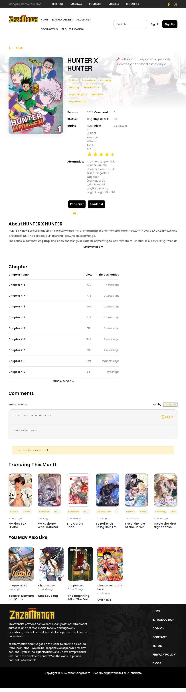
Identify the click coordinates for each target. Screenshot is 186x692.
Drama (130, 511)
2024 (90, 112)
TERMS (157, 646)
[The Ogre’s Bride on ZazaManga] (78, 490)
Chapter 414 (17, 328)
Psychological (78, 94)
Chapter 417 (17, 295)
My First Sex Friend (17, 525)
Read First (77, 204)
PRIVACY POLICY (164, 654)
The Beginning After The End (78, 597)
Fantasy (74, 87)
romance (95, 4)
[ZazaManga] (24, 18)
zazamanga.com (78, 673)
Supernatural (77, 101)
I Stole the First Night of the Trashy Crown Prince (165, 528)
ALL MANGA (83, 19)
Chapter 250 (76, 585)
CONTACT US (49, 29)
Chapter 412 (17, 350)
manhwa (76, 4)
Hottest (57, 4)
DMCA (156, 663)
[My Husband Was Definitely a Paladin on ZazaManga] (49, 490)
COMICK (158, 628)
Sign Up (170, 24)
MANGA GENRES (62, 19)
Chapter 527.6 (18, 585)
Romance (60, 511)
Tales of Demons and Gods (21, 597)
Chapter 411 (16, 361)
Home (156, 611)
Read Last (96, 204)
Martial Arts (91, 87)
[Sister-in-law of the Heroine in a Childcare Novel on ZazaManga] (136, 490)
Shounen (97, 94)
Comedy (105, 80)
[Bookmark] (74, 213)
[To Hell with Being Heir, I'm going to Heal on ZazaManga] (107, 490)
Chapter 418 (17, 285)
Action (73, 80)
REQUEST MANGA (72, 29)
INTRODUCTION (163, 620)
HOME (44, 19)
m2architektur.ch (93, 680)
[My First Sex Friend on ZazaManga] (20, 490)
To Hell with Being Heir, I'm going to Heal (106, 527)
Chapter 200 (46, 585)
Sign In (155, 24)
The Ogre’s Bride (75, 525)
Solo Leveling (48, 596)
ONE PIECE (104, 599)
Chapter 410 (17, 372)
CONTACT (159, 637)
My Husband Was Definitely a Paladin (49, 527)
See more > (132, 4)
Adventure (88, 80)
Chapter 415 (17, 317)
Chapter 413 (17, 339)
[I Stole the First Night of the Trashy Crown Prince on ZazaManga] (165, 490)
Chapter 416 (17, 306)
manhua (114, 4)
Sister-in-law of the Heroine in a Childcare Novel (136, 528)
